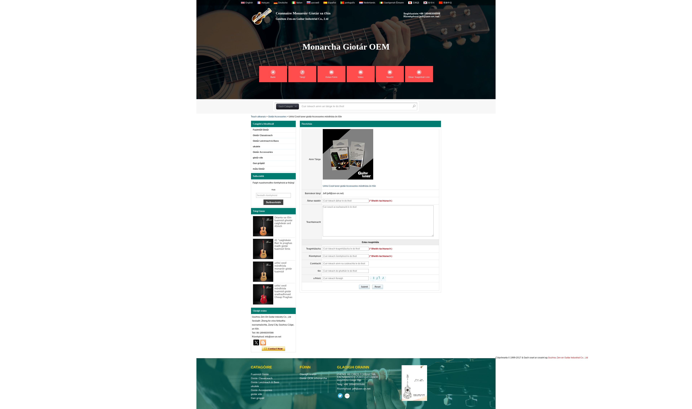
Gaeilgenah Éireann (394, 2)
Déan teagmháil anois (273, 348)
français (265, 2)
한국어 (431, 2)
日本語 (416, 2)
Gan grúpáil (259, 163)
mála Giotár (259, 169)
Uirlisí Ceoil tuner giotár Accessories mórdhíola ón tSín (349, 186)
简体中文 (447, 2)
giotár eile (258, 157)
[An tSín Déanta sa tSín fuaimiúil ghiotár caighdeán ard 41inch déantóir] (263, 226)
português (350, 2)
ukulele (256, 146)
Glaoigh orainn (308, 374)
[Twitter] (256, 342)
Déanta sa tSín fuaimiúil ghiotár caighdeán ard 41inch (283, 221)
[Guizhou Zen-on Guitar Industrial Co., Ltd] (262, 16)
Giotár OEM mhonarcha (313, 378)
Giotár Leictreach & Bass (266, 141)
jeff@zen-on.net (429, 16)
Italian (299, 2)
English (249, 2)
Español (332, 2)
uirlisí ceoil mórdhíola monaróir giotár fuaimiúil (283, 267)
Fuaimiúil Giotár (261, 130)
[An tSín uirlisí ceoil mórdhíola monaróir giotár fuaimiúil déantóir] (263, 271)
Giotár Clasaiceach (262, 135)
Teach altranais (258, 116)
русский (315, 2)
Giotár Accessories (277, 116)
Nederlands (369, 2)
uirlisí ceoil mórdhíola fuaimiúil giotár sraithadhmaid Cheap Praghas (283, 291)
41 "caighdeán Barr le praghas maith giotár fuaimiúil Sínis (283, 244)
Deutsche (283, 2)
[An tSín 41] (263, 249)
